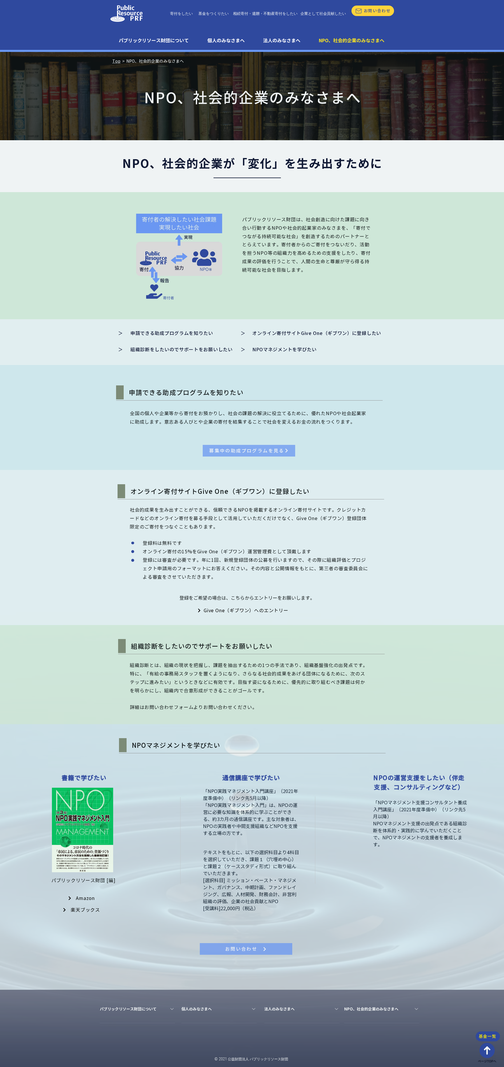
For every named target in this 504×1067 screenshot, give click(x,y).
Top (116, 61)
